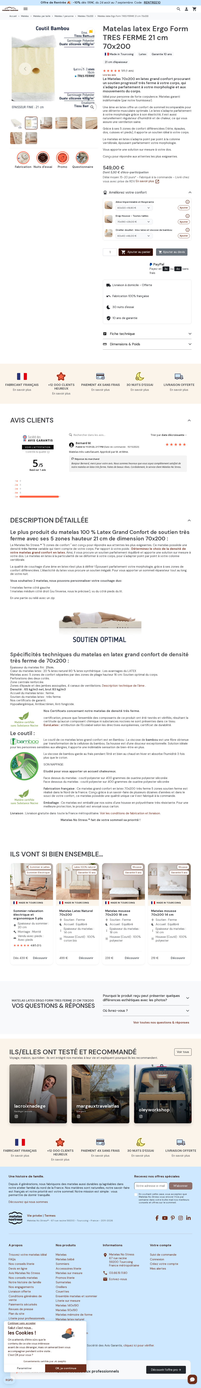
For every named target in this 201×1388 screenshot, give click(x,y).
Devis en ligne (18, 1269)
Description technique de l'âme (123, 686)
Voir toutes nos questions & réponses (161, 1022)
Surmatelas (63, 1282)
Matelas (61, 1255)
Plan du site (16, 1314)
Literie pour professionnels (27, 1318)
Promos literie (65, 1278)
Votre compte (160, 1245)
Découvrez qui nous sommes (28, 1202)
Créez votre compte (164, 1264)
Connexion (157, 1259)
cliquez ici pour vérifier (138, 1345)
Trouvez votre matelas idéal (28, 1255)
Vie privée (34, 1216)
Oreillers (61, 1287)
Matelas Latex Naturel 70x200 (76, 913)
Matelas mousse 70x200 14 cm (163, 913)
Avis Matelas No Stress (24, 1273)
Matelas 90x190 (67, 1310)
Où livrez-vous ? (115, 1011)
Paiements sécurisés (23, 1304)
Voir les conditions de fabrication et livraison (130, 813)
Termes (50, 1216)
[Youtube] (165, 1218)
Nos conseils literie (21, 1264)
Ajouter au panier (135, 252)
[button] (179, 9)
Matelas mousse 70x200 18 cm (117, 913)
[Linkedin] (188, 1218)
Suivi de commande (163, 1255)
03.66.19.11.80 (118, 1273)
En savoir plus (148, 181)
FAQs (12, 1259)
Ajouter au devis (172, 252)
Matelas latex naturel (70, 1319)
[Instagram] (180, 1218)
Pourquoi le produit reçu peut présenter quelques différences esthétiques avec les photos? (141, 998)
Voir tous (183, 1052)
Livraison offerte (20, 1292)
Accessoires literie (68, 1269)
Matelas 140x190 (67, 1305)
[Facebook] (157, 1218)
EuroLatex (51, 725)
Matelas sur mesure (69, 1273)
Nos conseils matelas (23, 1278)
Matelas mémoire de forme (74, 1315)
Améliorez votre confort (125, 192)
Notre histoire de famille (25, 1282)
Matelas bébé (65, 1259)
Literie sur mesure (68, 1301)
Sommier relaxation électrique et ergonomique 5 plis (28, 914)
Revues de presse (21, 1309)
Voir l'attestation (37, 447)
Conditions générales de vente (25, 1298)
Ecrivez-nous (118, 1279)
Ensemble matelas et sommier (76, 1296)
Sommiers (62, 1264)
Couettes (62, 1292)
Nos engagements (21, 1287)
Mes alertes (158, 1269)
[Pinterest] (173, 1218)
